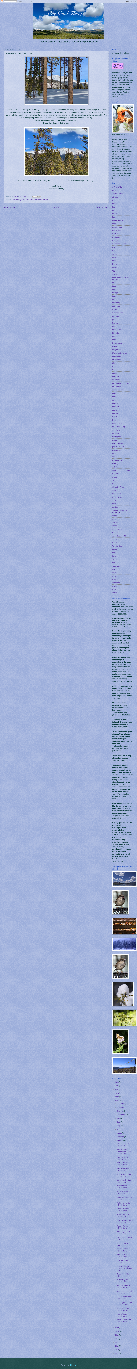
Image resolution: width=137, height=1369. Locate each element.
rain (113, 457)
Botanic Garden (118, 220)
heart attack (116, 330)
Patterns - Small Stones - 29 (123, 1158)
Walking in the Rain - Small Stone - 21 (124, 1204)
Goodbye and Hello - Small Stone (124, 1321)
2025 (117, 1086)
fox (113, 299)
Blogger (73, 1365)
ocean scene (117, 423)
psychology (116, 450)
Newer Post (10, 207)
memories (116, 380)
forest (114, 296)
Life (113, 363)
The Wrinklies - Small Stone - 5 (124, 1298)
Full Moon (116, 306)
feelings (115, 293)
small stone (38, 200)
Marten (115, 373)
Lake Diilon (116, 356)
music (114, 410)
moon (114, 397)
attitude (115, 197)
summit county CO (119, 536)
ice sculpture (117, 343)
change (115, 240)
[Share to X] (36, 197)
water (114, 576)
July (118, 1118)
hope (114, 340)
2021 (117, 1100)
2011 (117, 1353)
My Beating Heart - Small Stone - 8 (124, 1281)
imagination (116, 350)
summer (115, 533)
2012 (117, 1350)
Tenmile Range (117, 546)
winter (45, 200)
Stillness (115, 522)
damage (115, 254)
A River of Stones (118, 187)
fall (113, 283)
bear (114, 207)
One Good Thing (118, 427)
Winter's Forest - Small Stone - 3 (123, 1309)
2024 (117, 1089)
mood (114, 393)
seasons (115, 474)
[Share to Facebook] (38, 197)
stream (114, 526)
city (113, 247)
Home (57, 207)
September (121, 1115)
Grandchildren (117, 313)
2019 (117, 1331)
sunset (114, 543)
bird (113, 210)
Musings (115, 413)
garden (115, 309)
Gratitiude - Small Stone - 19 (123, 1215)
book (114, 217)
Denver (115, 264)
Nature (114, 420)
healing (115, 323)
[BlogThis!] (34, 197)
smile (114, 500)
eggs (114, 271)
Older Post (103, 207)
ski (113, 480)
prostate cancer (118, 447)
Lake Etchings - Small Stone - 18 (125, 1221)
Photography (117, 437)
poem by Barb (117, 443)
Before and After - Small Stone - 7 (123, 1286)
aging (114, 190)
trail (113, 553)
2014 (117, 1342)
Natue (114, 417)
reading (115, 463)
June (119, 1122)
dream (114, 267)
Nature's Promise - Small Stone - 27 (123, 1169)
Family (114, 286)
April (119, 1129)
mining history (117, 390)
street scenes (117, 529)
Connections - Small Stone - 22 (124, 1198)
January (120, 1140)
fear (113, 289)
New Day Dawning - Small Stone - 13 (124, 1250)
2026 (117, 1082)
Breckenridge (17, 200)
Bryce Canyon (117, 230)
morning (115, 403)
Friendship (116, 303)
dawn (114, 257)
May (119, 1126)
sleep (114, 490)
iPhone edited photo (119, 353)
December (121, 1104)
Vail (113, 563)
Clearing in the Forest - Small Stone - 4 (125, 1304)
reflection (115, 467)
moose (114, 400)
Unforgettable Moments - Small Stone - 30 (124, 1151)
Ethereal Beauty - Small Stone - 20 (123, 1210)
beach (114, 204)
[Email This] (32, 197)
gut (113, 320)
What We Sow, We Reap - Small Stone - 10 (125, 1268)
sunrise (115, 539)
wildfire (115, 579)
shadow (115, 477)
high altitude (116, 333)
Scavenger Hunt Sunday (121, 470)
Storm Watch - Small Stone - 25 (124, 1181)
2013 (117, 1346)
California (115, 234)
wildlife (114, 586)
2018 (117, 1335)
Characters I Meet (119, 244)
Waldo (114, 569)
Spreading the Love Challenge (119, 511)
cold (113, 251)
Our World (116, 430)
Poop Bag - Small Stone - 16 (123, 1233)
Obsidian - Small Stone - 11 (123, 1261)
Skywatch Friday (118, 487)
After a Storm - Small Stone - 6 (124, 1292)
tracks (114, 549)
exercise (26, 200)
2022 (117, 1097)
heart (114, 326)
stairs (114, 519)
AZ (113, 200)
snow (114, 504)
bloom (114, 214)
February (120, 1137)
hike (31, 200)
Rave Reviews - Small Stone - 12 (123, 1256)
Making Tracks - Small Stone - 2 (123, 1315)
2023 (117, 1093)
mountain (115, 407)
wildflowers (116, 583)
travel (114, 556)
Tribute (114, 559)
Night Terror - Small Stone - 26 (124, 1175)
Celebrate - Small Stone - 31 (123, 1145)
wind (114, 589)
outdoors (115, 433)
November (121, 1107)
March (119, 1133)
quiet (114, 453)
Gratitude (115, 316)
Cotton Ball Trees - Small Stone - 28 (123, 1164)
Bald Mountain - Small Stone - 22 (123, 1187)
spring (114, 516)
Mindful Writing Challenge (121, 383)
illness (114, 346)
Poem (114, 440)
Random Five (117, 460)
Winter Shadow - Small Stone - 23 (123, 1192)
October (120, 1111)
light (113, 366)
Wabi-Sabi (116, 566)
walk (114, 573)
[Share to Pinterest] (40, 197)
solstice (115, 507)
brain (114, 224)
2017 (117, 1339)
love (113, 370)
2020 (117, 1327)
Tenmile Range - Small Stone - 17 (123, 1227)
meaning (115, 376)
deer (114, 261)
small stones (117, 497)
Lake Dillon (116, 360)
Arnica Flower (117, 194)
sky (113, 484)
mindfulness (116, 386)
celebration (116, 237)
